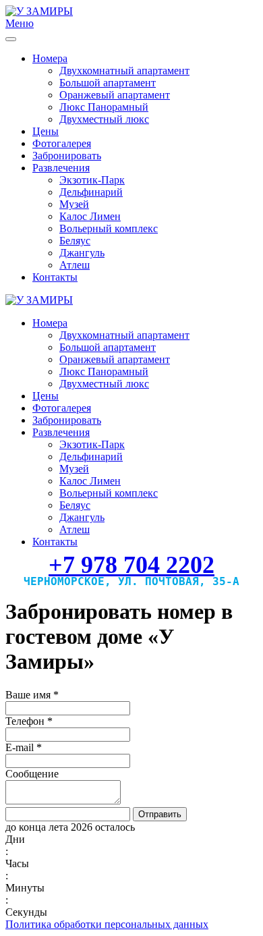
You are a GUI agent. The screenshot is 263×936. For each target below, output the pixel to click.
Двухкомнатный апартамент (124, 70)
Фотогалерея (61, 143)
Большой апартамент (107, 82)
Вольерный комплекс (108, 228)
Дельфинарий (91, 192)
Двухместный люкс (104, 119)
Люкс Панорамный (103, 107)
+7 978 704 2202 (131, 564)
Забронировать (66, 155)
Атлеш (74, 265)
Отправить (159, 814)
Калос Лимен (90, 216)
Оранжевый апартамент (114, 95)
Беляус (74, 240)
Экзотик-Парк (92, 180)
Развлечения (61, 167)
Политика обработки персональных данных (106, 924)
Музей (74, 204)
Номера (49, 58)
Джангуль (82, 252)
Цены (45, 131)
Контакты (55, 277)
